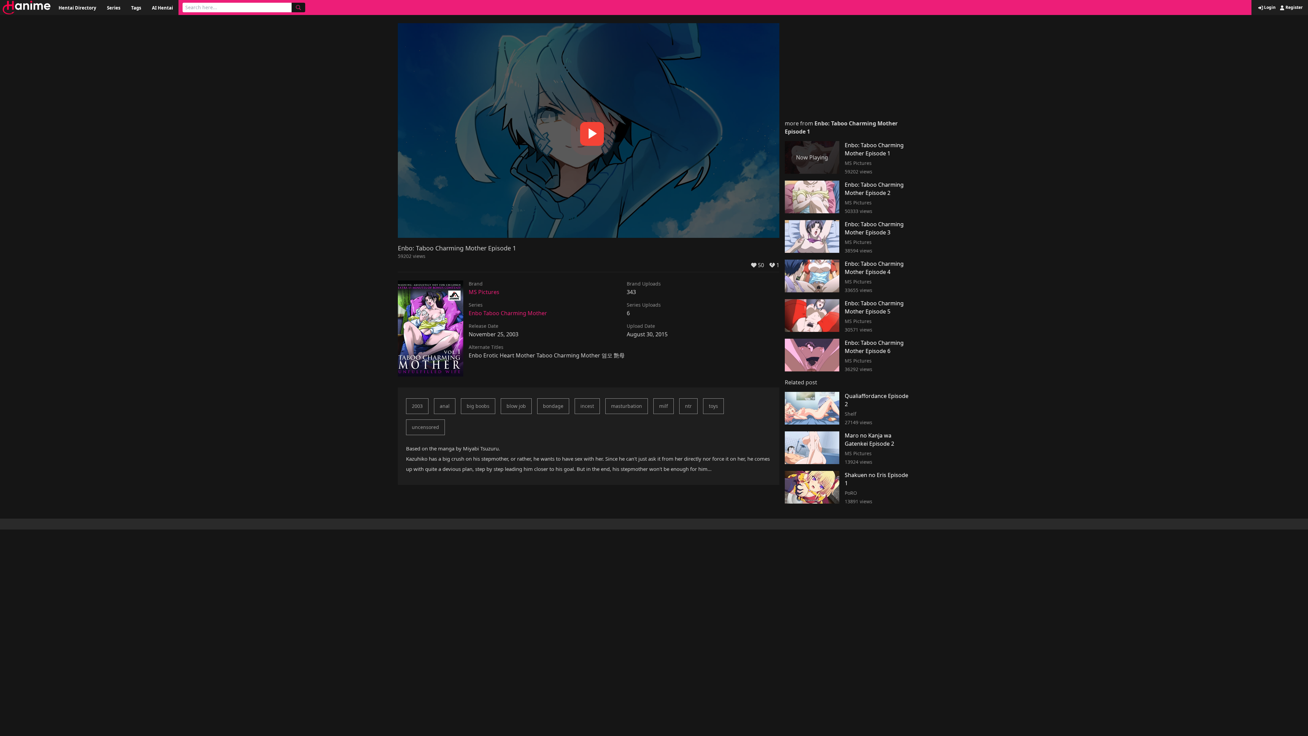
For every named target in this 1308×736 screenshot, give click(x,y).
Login (1269, 7)
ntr (688, 406)
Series (113, 8)
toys (713, 406)
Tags (136, 8)
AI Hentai (162, 8)
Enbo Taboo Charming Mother (508, 313)
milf (663, 406)
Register (1293, 7)
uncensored (425, 427)
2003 (417, 406)
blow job (516, 406)
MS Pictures (484, 292)
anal (445, 406)
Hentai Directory (77, 8)
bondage (553, 406)
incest (587, 406)
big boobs (478, 406)
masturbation (626, 406)
